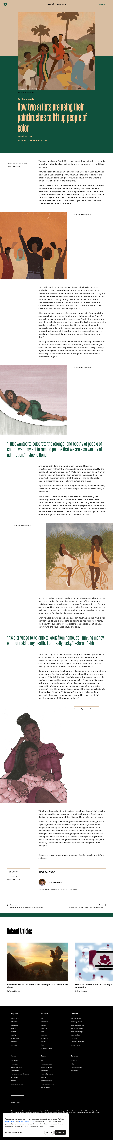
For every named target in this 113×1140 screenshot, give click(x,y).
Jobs (72, 1064)
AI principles (14, 1077)
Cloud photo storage (77, 1025)
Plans (42, 1045)
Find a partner (45, 1087)
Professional (44, 1022)
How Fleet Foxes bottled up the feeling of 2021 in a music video (37, 985)
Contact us (14, 1064)
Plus (42, 1018)
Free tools (14, 1045)
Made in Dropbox (13, 166)
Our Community (26, 99)
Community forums (47, 1074)
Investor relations (76, 1067)
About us (73, 1060)
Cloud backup (75, 1035)
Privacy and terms (16, 1067)
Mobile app (14, 1022)
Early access (15, 1038)
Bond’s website (86, 855)
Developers (44, 1070)
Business (43, 1025)
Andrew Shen (26, 136)
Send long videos (76, 1022)
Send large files (76, 1018)
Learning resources (17, 1084)
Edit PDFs (74, 1038)
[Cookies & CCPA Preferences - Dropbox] (36, 1125)
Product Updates (46, 1048)
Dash (42, 1031)
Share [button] (102, 4)
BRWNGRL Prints (55, 677)
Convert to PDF (76, 1045)
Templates (14, 1041)
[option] (34, 967)
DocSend (43, 1041)
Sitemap (13, 1080)
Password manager (77, 1031)
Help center (14, 1060)
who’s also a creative (57, 695)
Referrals (43, 1077)
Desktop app (15, 1018)
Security (13, 1035)
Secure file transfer (77, 1028)
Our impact (74, 1070)
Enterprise (44, 1028)
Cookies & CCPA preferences (20, 1074)
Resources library (46, 1067)
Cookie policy (15, 1070)
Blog (42, 1060)
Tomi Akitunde (14, 991)
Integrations (14, 1025)
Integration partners (47, 1084)
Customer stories (46, 1064)
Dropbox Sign (45, 1038)
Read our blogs (15, 1102)
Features (13, 1028)
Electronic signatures (77, 1041)
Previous (26, 906)
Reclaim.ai (44, 1035)
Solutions (13, 1031)
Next (86, 906)
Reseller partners (46, 1080)
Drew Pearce (82, 991)
